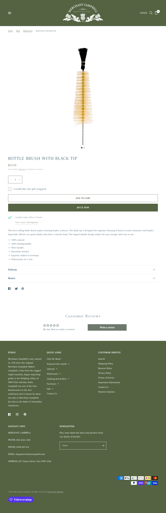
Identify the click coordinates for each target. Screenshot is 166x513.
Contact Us (52, 393)
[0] (156, 13)
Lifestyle (51, 369)
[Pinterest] (27, 414)
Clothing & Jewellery (56, 378)
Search (101, 359)
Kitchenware (28, 31)
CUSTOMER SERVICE (109, 352)
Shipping (22, 169)
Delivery (12, 269)
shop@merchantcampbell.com (30, 454)
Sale (49, 389)
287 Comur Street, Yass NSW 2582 (34, 461)
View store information (26, 222)
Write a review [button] (107, 327)
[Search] (151, 13)
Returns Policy (105, 368)
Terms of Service (106, 377)
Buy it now (83, 207)
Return (11, 278)
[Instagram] (19, 414)
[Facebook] (11, 414)
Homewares (52, 373)
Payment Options (106, 391)
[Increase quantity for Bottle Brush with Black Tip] (19, 179)
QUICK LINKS (54, 352)
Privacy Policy (104, 373)
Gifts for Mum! (54, 359)
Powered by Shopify (55, 492)
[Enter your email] (103, 446)
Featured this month (57, 364)
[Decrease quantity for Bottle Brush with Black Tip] (10, 179)
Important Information (109, 382)
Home (10, 31)
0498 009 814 (22, 447)
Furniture (51, 383)
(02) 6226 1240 (23, 440)
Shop (18, 31)
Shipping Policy (105, 363)
